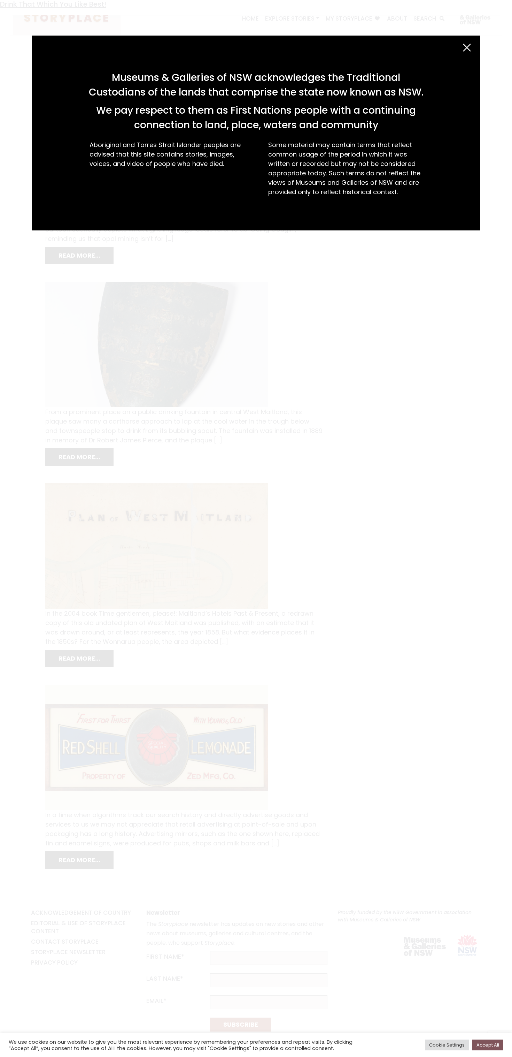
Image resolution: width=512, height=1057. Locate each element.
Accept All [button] (487, 1045)
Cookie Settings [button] (447, 1045)
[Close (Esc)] (467, 48)
